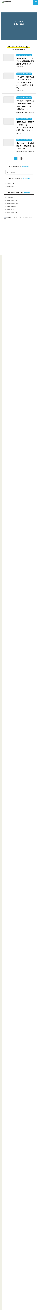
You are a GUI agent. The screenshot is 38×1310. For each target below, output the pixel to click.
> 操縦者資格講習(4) (11, 200)
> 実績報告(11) (9, 183)
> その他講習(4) (10, 197)
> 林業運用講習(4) (10, 206)
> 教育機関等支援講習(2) (12, 203)
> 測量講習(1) (9, 209)
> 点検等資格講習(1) (11, 212)
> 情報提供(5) (9, 186)
